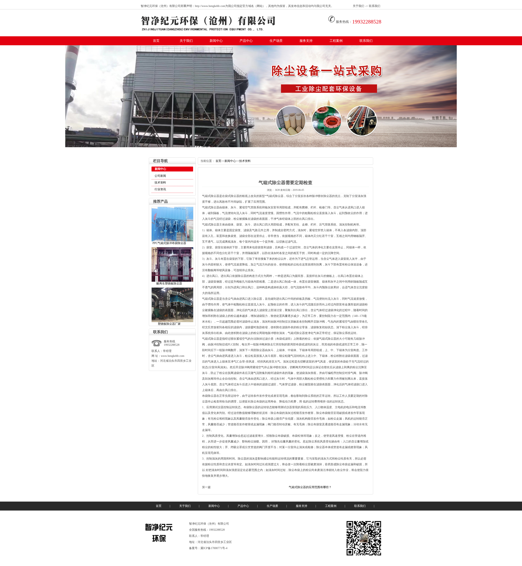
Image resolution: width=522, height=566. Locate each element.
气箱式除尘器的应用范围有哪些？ (310, 487)
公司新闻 (160, 175)
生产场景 (276, 40)
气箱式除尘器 (210, 196)
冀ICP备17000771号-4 (213, 548)
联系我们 (374, 6)
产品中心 (246, 40)
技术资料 (160, 182)
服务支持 (306, 40)
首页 (156, 40)
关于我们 (358, 6)
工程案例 (336, 40)
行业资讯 (160, 189)
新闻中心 (216, 40)
